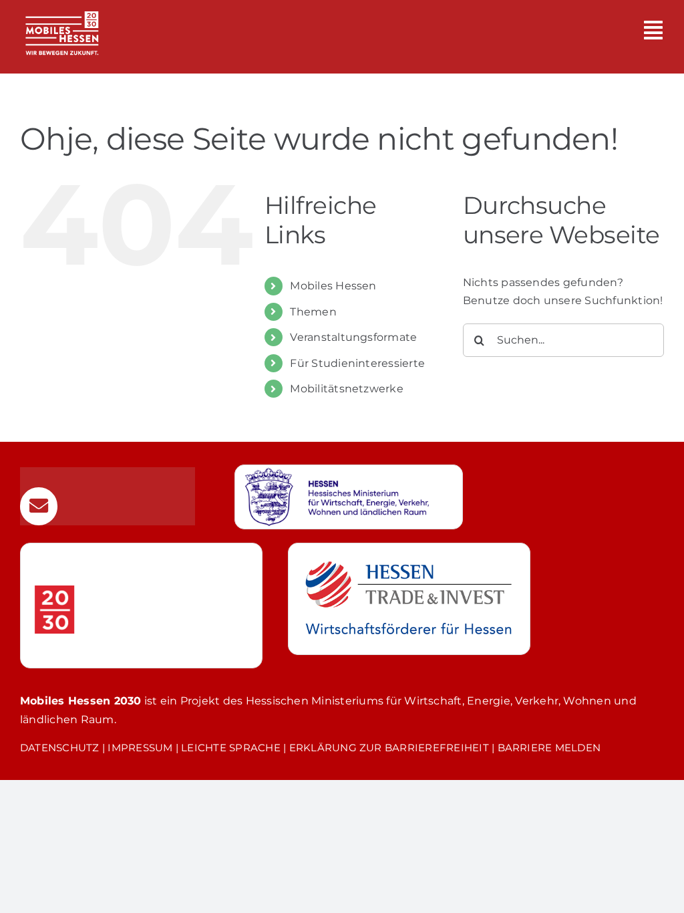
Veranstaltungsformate (353, 337)
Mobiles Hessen (333, 285)
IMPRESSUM (140, 747)
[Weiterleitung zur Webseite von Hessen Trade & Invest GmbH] (409, 599)
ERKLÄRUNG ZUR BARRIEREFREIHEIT (389, 747)
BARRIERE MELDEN (549, 747)
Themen (313, 311)
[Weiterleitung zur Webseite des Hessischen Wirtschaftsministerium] (348, 497)
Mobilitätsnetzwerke (346, 388)
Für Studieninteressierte (357, 363)
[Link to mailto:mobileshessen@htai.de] (38, 506)
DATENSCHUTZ (60, 747)
